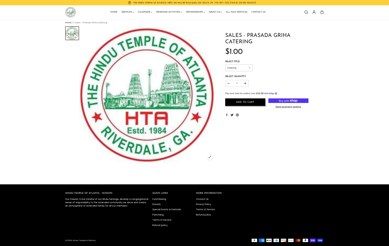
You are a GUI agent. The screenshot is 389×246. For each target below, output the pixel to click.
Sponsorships (195, 12)
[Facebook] (226, 115)
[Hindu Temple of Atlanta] (70, 12)
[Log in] (314, 12)
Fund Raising (159, 199)
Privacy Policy (203, 204)
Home (113, 12)
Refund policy (160, 225)
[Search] (306, 12)
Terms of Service (161, 219)
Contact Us (202, 199)
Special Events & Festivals (166, 209)
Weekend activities (168, 12)
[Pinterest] (237, 114)
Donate (156, 204)
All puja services (236, 12)
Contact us (258, 12)
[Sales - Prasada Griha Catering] (210, 157)
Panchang (158, 214)
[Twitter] (232, 114)
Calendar (144, 12)
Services (127, 12)
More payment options (288, 106)
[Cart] (322, 12)
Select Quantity (235, 76)
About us (215, 12)
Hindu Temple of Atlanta (84, 240)
